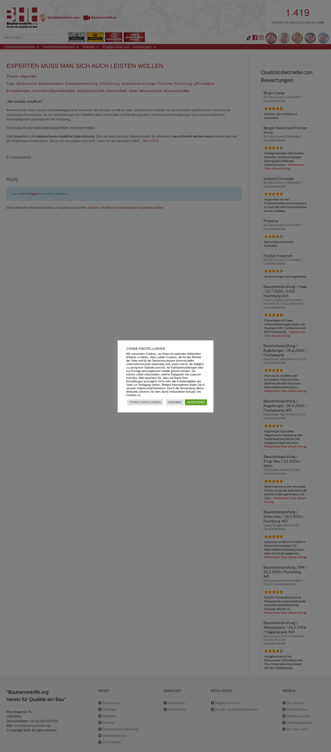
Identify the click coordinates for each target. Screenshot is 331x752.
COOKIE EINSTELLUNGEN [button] (145, 402)
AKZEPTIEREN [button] (196, 402)
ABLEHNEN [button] (175, 402)
